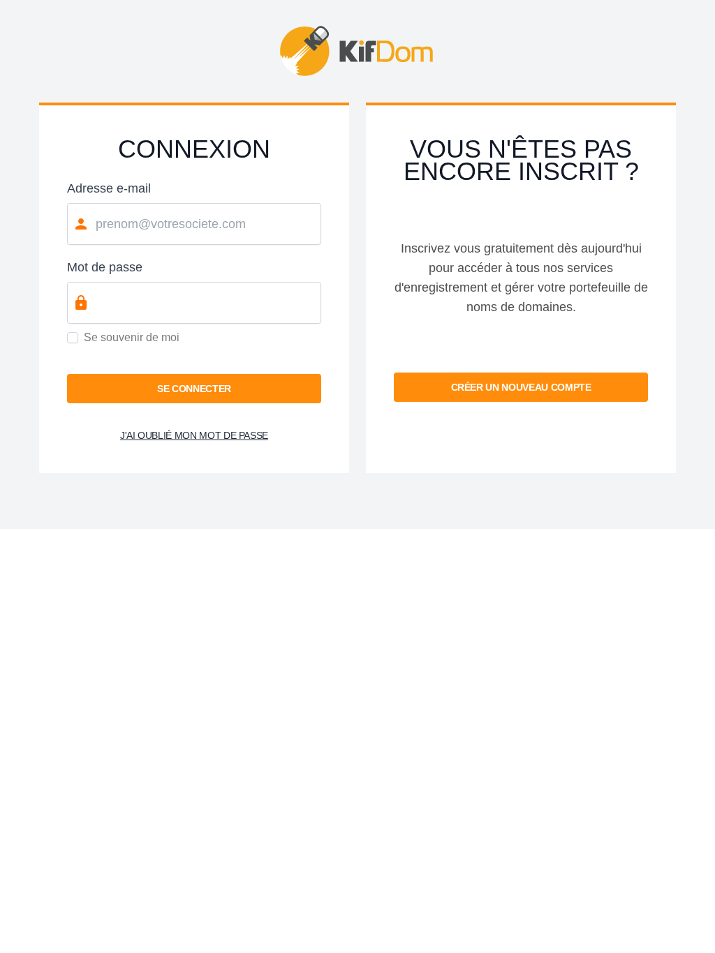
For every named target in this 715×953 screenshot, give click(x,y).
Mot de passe (104, 267)
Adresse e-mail (109, 188)
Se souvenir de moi (131, 337)
